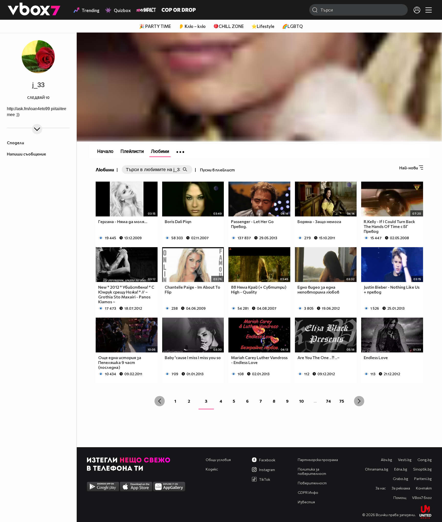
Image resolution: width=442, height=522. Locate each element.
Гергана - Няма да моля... (122, 221)
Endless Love (376, 357)
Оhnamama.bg (376, 469)
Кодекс (212, 469)
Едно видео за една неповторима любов (318, 289)
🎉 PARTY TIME (155, 26)
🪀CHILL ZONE (228, 26)
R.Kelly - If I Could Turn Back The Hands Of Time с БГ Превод (389, 226)
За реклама (401, 488)
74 (328, 401)
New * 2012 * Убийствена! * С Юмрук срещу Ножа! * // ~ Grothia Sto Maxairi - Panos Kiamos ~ (126, 294)
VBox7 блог (422, 497)
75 (341, 401)
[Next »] (359, 401)
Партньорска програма (318, 459)
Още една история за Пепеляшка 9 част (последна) (119, 362)
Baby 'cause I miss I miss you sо (193, 357)
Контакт (424, 488)
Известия (306, 502)
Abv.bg (386, 459)
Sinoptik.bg (422, 469)
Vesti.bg (405, 459)
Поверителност (312, 483)
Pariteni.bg (423, 478)
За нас (380, 488)
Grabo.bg (400, 478)
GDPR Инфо (308, 492)
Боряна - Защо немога (319, 221)
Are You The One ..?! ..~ (318, 357)
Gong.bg (424, 459)
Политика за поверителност (312, 471)
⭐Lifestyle (262, 26)
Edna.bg (400, 469)
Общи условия (218, 459)
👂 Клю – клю (192, 26)
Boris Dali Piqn (178, 221)
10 (301, 401)
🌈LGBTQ (292, 26)
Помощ (399, 497)
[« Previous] (159, 401)
